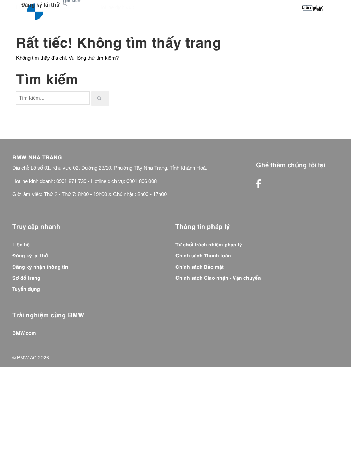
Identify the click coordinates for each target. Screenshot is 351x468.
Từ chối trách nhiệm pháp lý (209, 244)
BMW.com (24, 332)
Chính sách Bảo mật (200, 266)
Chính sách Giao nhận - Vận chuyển (218, 277)
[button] (66, 4)
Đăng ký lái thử (40, 4)
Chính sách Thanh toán (203, 254)
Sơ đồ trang (26, 277)
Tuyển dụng (26, 288)
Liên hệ (21, 244)
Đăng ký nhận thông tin (40, 266)
